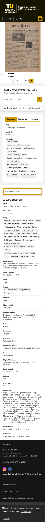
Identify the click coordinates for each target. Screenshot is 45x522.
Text (5, 282)
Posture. (32, 171)
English (6, 333)
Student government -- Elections (18, 168)
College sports (12, 151)
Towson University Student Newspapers (18, 93)
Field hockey (23, 171)
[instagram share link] (4, 469)
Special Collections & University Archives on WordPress (22, 474)
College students (30, 158)
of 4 (27, 80)
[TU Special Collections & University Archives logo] (22, 8)
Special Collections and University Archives (17, 498)
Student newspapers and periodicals (17, 290)
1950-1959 (8, 308)
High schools (15, 161)
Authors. (7, 250)
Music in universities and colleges (18, 145)
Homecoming (11, 171)
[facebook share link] (10, 469)
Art (8, 161)
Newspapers (8, 293)
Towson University (9, 484)
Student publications (14, 148)
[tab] (11, 119)
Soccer (6, 256)
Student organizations (14, 158)
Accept (7, 519)
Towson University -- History (17, 155)
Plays (33, 256)
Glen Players (25, 256)
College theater (12, 142)
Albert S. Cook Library (10, 491)
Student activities (29, 148)
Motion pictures (12, 174)
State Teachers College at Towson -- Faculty (19, 253)
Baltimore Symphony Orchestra (18, 164)
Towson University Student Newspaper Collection (21, 348)
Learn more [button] (26, 512)
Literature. (14, 256)
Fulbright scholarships (28, 174)
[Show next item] (31, 81)
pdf (5, 300)
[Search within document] (39, 99)
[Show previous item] (13, 81)
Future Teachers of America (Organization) (19, 246)
